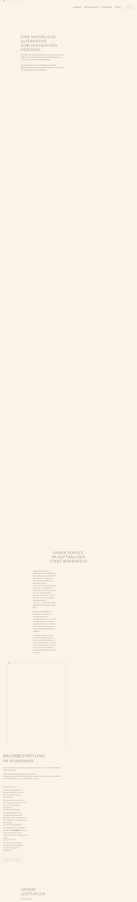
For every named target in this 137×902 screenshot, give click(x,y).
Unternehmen (107, 7)
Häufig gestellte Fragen (13, 859)
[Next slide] (131, 9)
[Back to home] (13, 7)
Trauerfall (77, 7)
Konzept (118, 7)
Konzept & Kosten (26, 899)
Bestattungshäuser (92, 7)
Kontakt (129, 7)
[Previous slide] (127, 9)
